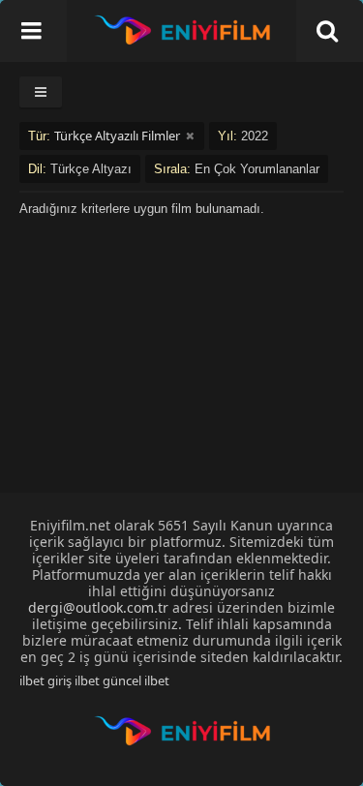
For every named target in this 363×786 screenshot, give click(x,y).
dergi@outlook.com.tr (98, 607)
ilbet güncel (108, 680)
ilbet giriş (45, 680)
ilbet (156, 680)
